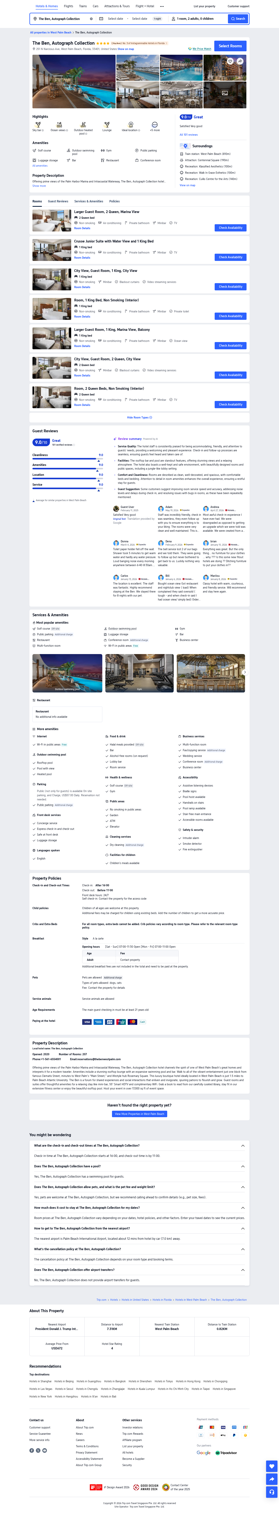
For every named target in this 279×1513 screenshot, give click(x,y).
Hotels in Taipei (201, 1388)
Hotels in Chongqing (215, 1381)
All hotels (127, 1452)
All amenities (39, 165)
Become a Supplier (133, 1458)
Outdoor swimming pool (122, 628)
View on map (187, 185)
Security (127, 1465)
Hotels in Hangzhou (66, 1396)
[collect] (271, 1466)
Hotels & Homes (47, 6)
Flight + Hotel (145, 6)
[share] (271, 1479)
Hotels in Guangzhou (89, 1381)
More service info (39, 1440)
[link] (204, 6)
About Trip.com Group (89, 1465)
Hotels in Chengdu (87, 1388)
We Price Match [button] (202, 48)
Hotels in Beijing (64, 1381)
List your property (132, 1446)
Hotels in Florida (162, 1299)
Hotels (114, 1299)
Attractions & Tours (117, 6)
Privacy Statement (86, 1452)
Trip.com (101, 1299)
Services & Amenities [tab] (88, 201)
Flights (68, 6)
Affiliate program (132, 1440)
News (79, 1433)
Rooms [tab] (37, 201)
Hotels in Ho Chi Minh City (173, 1388)
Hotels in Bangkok (115, 1381)
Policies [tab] (114, 201)
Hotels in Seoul (64, 1388)
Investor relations (132, 1427)
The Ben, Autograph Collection (63, 43)
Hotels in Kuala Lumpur (141, 1388)
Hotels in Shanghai (40, 1381)
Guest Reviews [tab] (58, 201)
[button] (162, 6)
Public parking (45, 634)
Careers (80, 1440)
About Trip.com (85, 1427)
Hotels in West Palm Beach (191, 1299)
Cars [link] (95, 6)
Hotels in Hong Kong (188, 1381)
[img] (74, 81)
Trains (83, 6)
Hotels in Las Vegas (40, 1388)
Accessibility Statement (89, 1458)
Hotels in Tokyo (164, 1381)
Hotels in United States (135, 1299)
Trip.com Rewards (132, 1433)
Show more (39, 185)
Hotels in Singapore (224, 1388)
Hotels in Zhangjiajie (113, 1388)
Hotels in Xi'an (89, 1396)
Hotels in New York (40, 1396)
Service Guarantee (40, 1433)
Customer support (39, 1427)
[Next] (245, 672)
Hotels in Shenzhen (140, 1381)
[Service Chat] (271, 1492)
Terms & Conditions (87, 1446)
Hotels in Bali (108, 1396)
